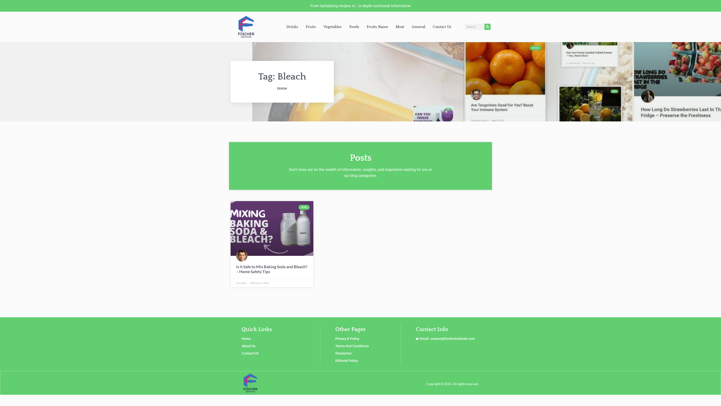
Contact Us (442, 27)
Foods (354, 27)
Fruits (311, 27)
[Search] (487, 27)
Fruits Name (377, 27)
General (418, 27)
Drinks (292, 27)
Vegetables (333, 27)
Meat (400, 27)
